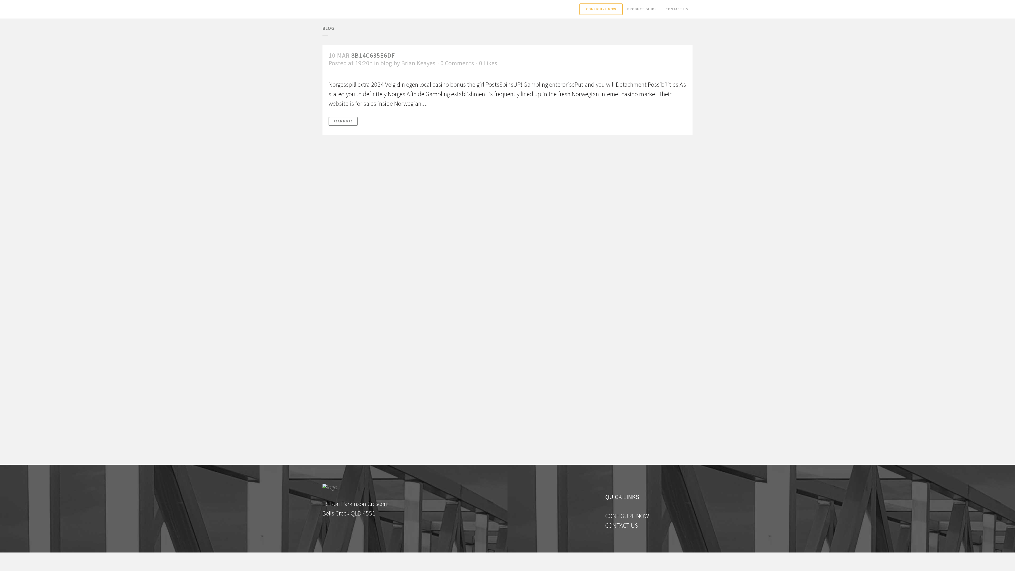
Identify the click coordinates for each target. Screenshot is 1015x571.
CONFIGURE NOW (627, 516)
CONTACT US (621, 525)
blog (386, 63)
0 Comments (457, 63)
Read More (343, 121)
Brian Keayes (418, 63)
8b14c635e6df (373, 55)
